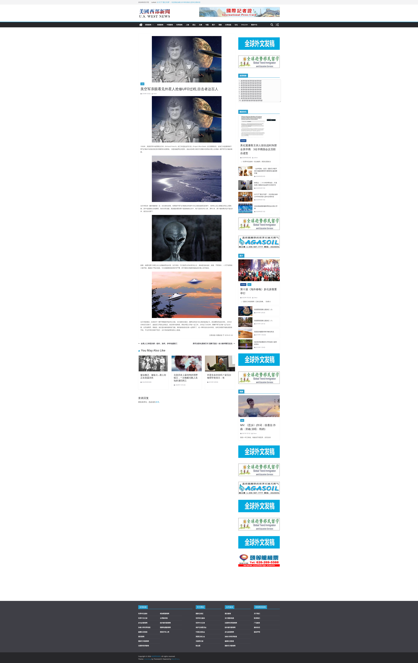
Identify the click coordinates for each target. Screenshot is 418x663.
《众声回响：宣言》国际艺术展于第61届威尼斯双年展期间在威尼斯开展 (265, 171)
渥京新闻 (141, 636)
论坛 (236, 25)
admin (256, 158)
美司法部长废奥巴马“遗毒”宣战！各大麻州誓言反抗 (212, 343)
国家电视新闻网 (165, 627)
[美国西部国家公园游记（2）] (245, 311)
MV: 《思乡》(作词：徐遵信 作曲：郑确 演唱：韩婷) (258, 427)
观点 (194, 25)
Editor (155, 94)
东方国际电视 (229, 618)
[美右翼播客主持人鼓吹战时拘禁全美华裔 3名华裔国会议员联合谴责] (259, 126)
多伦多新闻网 (142, 623)
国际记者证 (199, 613)
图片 (213, 25)
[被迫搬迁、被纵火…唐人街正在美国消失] (153, 357)
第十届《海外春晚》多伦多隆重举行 (258, 291)
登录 (157, 402)
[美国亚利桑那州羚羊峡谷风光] (245, 333)
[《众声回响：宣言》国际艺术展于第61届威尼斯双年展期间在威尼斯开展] (245, 172)
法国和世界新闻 (143, 646)
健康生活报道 (142, 632)
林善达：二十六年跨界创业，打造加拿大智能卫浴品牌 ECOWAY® (265, 184)
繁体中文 (254, 25)
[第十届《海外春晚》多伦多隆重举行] (259, 270)
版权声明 (257, 632)
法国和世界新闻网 (231, 623)
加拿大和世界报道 (144, 627)
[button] (152, 24)
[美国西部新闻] (140, 24)
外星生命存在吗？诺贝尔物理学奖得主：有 (219, 376)
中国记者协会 (200, 632)
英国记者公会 (200, 636)
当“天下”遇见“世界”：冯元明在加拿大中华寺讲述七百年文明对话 (266, 195)
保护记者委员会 (201, 627)
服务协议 (257, 627)
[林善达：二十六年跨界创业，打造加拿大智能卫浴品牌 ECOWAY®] (245, 185)
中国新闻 (170, 25)
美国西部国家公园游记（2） (263, 309)
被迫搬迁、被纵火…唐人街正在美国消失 (153, 376)
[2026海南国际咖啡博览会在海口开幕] (245, 209)
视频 (220, 25)
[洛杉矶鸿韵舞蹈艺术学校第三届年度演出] (245, 344)
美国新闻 (160, 25)
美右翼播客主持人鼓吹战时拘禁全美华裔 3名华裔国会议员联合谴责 (258, 149)
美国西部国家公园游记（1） (263, 321)
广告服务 (257, 623)
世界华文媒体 (142, 613)
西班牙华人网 (164, 632)
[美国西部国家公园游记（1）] (245, 322)
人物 (187, 25)
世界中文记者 (142, 618)
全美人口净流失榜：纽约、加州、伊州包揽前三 (159, 343)
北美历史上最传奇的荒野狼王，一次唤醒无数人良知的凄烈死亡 (186, 377)
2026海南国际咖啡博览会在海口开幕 (265, 207)
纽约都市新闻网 (165, 623)
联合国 (198, 646)
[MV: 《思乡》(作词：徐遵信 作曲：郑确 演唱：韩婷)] (259, 406)
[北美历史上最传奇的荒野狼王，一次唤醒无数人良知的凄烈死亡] (187, 357)
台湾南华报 (164, 618)
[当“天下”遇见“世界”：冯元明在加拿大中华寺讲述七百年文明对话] (245, 197)
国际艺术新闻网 (143, 641)
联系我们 (257, 618)
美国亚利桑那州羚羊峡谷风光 (264, 332)
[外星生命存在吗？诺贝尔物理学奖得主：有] (220, 357)
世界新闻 (179, 25)
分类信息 (228, 25)
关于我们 (257, 613)
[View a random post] (277, 24)
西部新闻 (148, 25)
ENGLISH (244, 25)
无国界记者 (199, 641)
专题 (207, 25)
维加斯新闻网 (164, 613)
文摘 (200, 25)
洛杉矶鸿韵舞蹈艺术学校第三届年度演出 (265, 343)
